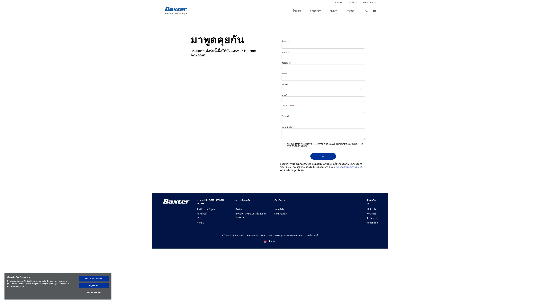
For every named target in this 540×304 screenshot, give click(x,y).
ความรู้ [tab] (350, 10)
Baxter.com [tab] (369, 2)
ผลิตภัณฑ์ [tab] (315, 10)
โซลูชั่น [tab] (297, 10)
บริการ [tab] (334, 10)
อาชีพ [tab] (353, 2)
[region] (57, 286)
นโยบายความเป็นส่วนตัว (233, 235)
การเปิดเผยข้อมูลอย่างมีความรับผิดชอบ (285, 235)
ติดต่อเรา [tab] (339, 2)
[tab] (366, 11)
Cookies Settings (93, 292)
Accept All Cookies (93, 278)
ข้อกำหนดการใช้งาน (256, 235)
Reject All (93, 285)
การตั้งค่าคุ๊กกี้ (312, 235)
